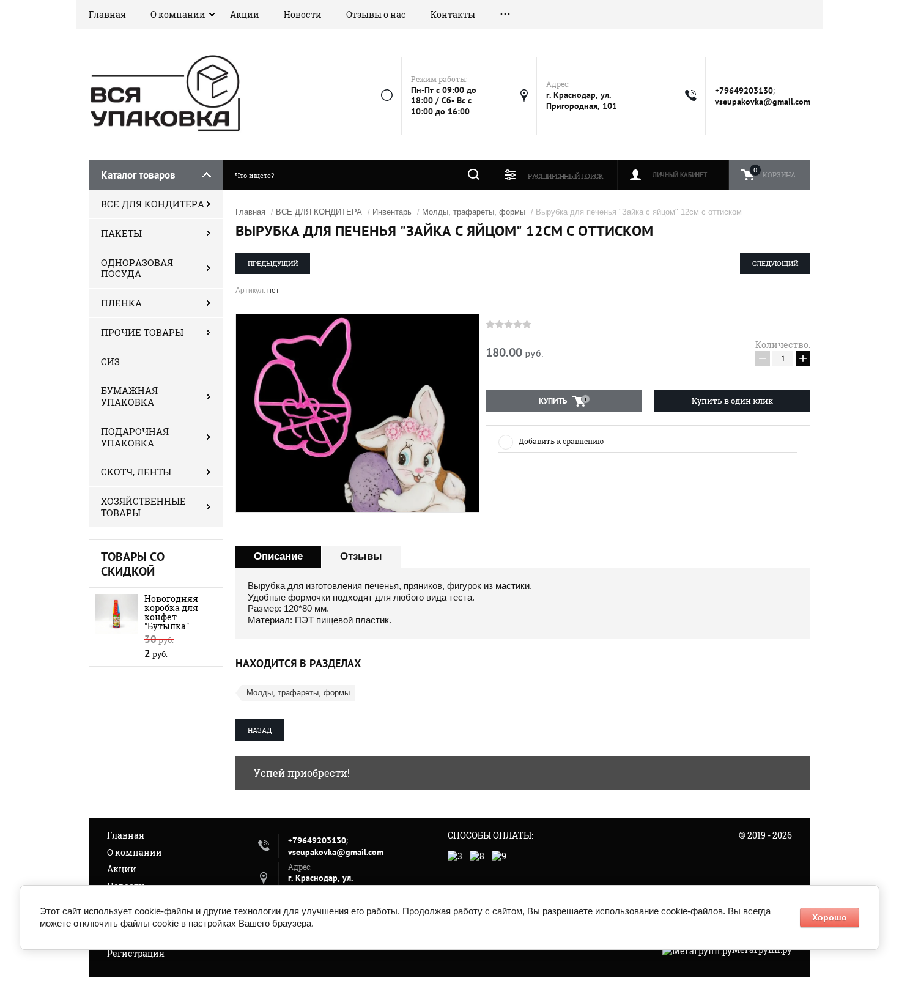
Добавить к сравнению (561, 441)
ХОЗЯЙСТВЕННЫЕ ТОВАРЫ (143, 507)
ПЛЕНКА (121, 303)
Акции (244, 14)
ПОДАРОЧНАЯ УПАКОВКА (135, 437)
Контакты (453, 14)
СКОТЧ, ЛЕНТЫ (136, 471)
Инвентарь (392, 212)
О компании (177, 14)
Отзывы (361, 556)
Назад (260, 730)
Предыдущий (273, 263)
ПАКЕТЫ (121, 233)
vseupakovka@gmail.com (762, 101)
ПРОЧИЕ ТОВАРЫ (142, 332)
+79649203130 (744, 90)
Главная (107, 14)
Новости (303, 14)
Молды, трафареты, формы (473, 212)
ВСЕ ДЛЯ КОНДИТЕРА (152, 204)
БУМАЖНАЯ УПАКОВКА (129, 396)
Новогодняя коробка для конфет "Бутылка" (171, 612)
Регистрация (136, 953)
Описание (278, 556)
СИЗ (110, 361)
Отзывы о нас (376, 14)
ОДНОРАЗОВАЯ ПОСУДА (137, 268)
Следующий (775, 263)
